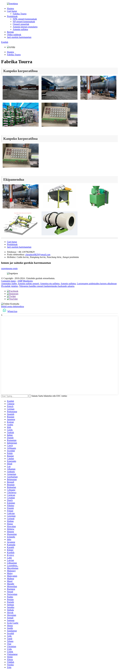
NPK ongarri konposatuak (25, 19)
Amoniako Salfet (9, 283)
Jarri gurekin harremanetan (19, 37)
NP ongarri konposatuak (24, 21)
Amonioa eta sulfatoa (49, 283)
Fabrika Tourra (19, 13)
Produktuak (12, 16)
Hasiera (10, 8)
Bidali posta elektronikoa (12, 306)
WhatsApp (12, 311)
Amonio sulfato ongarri (28, 283)
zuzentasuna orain (9, 268)
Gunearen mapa (8, 281)
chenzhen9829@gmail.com (37, 254)
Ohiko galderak (14, 34)
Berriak (10, 32)
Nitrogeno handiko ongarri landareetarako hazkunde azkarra (46, 286)
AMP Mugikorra (25, 281)
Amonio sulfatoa (20, 29)
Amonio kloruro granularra (25, 27)
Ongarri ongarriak (21, 24)
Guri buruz (12, 11)
